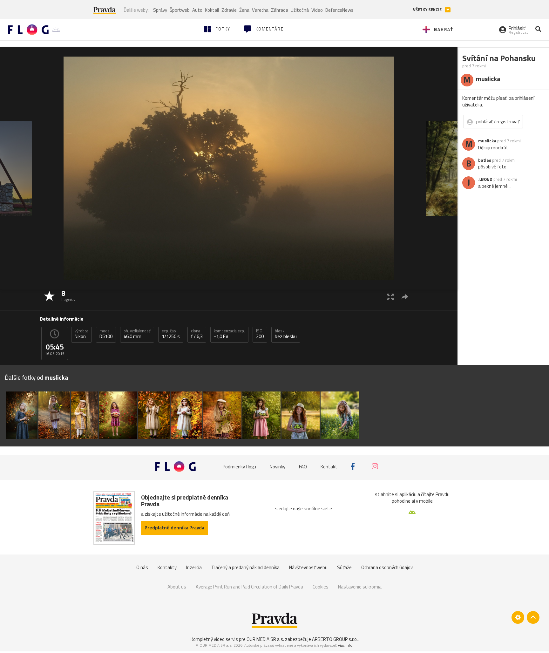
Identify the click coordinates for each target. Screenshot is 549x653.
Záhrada (279, 10)
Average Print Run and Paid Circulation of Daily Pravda (249, 586)
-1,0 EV (229, 334)
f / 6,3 (197, 334)
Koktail (212, 10)
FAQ (303, 466)
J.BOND (485, 179)
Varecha (260, 10)
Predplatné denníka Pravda (174, 527)
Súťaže (344, 567)
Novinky (277, 466)
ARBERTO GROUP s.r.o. (335, 639)
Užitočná (300, 10)
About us (176, 586)
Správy (160, 10)
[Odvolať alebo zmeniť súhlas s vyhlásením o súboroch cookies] (518, 617)
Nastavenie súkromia (360, 586)
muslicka (487, 141)
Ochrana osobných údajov (387, 567)
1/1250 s (171, 334)
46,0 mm (137, 334)
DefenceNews (339, 10)
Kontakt (329, 466)
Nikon (81, 334)
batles (484, 160)
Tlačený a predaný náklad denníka (245, 567)
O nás (142, 567)
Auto (197, 10)
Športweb (180, 10)
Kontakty (167, 567)
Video (317, 10)
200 (260, 334)
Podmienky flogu (239, 466)
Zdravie (229, 10)
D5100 (105, 334)
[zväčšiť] (390, 296)
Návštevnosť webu (308, 567)
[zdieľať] (405, 296)
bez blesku (286, 334)
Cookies (321, 586)
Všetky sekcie (428, 10)
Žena (244, 10)
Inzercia (194, 567)
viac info (345, 645)
